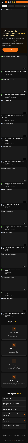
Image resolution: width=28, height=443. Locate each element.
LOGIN (14, 435)
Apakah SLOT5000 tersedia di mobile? (11, 426)
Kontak (23, 435)
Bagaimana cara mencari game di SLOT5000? (12, 420)
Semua (4, 6)
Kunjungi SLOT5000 (22, 2)
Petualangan (23, 6)
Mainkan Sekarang (11, 49)
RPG (17, 6)
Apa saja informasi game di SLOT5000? (10, 414)
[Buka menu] (2, 2)
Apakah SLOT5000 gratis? (10, 409)
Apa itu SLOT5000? (8, 398)
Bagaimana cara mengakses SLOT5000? (11, 404)
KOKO (11, 2)
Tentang (18, 435)
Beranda (5, 435)
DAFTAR (10, 435)
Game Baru (11, 6)
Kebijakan (14, 438)
